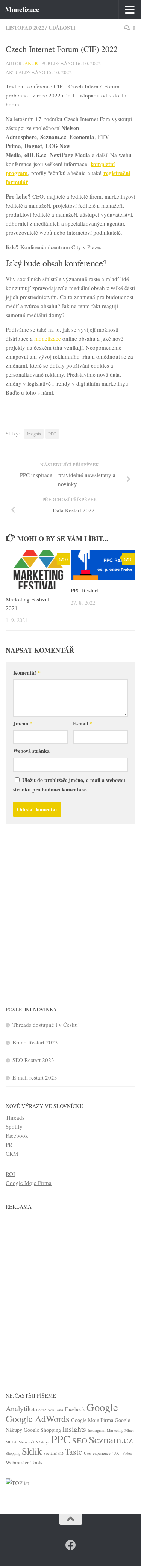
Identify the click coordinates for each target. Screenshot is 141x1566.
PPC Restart (84, 590)
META (11, 1442)
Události (62, 27)
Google (102, 1407)
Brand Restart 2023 (35, 1042)
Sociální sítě (54, 1453)
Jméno (22, 723)
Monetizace (22, 9)
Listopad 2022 (25, 27)
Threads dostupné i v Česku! (46, 1024)
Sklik (32, 1451)
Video (127, 1453)
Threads (15, 1117)
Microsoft (26, 1442)
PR (9, 1144)
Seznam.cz (111, 1439)
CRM (12, 1153)
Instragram (96, 1430)
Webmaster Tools (24, 1462)
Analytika (20, 1408)
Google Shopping (42, 1429)
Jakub (30, 63)
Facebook (17, 1135)
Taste (73, 1451)
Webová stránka (31, 751)
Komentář (27, 672)
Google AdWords (38, 1418)
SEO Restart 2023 (33, 1059)
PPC (52, 434)
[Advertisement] (70, 906)
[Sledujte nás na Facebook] (70, 1545)
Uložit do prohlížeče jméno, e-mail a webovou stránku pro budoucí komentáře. (69, 784)
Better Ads (45, 1409)
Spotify (14, 1126)
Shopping (13, 1453)
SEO (79, 1440)
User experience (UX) (102, 1453)
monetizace (47, 338)
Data (59, 1409)
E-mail (82, 723)
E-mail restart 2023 (34, 1077)
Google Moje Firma (29, 1182)
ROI (10, 1173)
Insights (34, 434)
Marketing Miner (120, 1430)
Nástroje (43, 1442)
